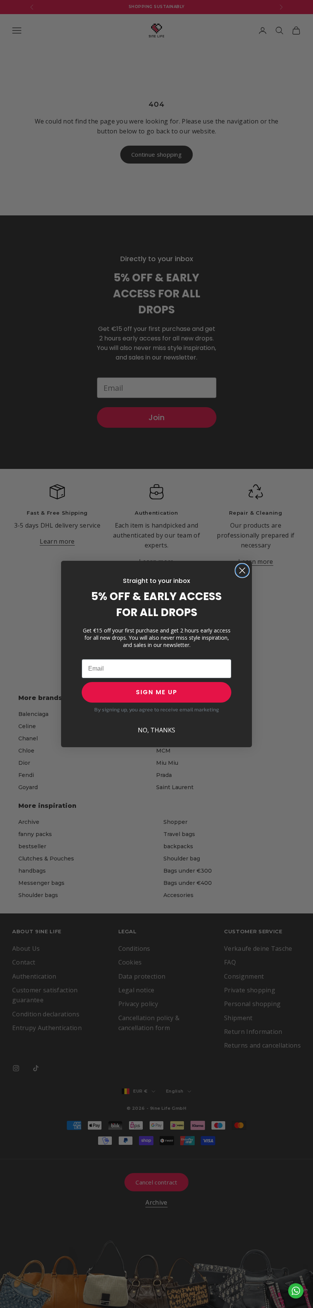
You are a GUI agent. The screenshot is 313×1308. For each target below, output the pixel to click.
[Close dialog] (242, 570)
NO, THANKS (156, 730)
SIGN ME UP (156, 692)
